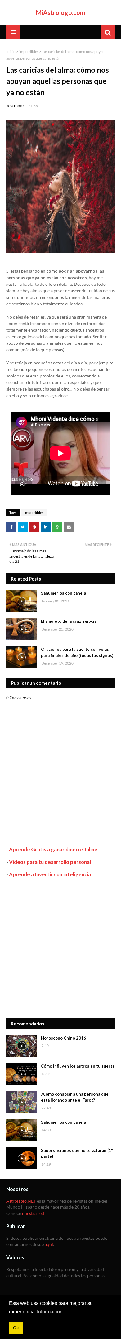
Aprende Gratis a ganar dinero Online (53, 849)
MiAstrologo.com (60, 12)
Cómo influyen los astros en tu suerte (78, 1066)
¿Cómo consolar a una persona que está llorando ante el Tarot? (75, 1097)
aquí (49, 1244)
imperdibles (28, 51)
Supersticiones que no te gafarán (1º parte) (77, 1153)
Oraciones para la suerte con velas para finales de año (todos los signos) (77, 652)
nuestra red (33, 1213)
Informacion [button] (50, 1311)
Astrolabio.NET (21, 1201)
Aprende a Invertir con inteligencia (50, 874)
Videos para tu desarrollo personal (50, 862)
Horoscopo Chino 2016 (63, 1037)
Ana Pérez (15, 105)
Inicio (11, 51)
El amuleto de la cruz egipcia (68, 621)
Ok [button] (16, 1327)
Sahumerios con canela (63, 593)
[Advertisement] (60, 948)
